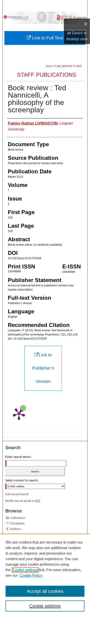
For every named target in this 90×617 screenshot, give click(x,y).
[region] (45, 575)
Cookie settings (25, 570)
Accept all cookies (45, 591)
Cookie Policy (31, 575)
